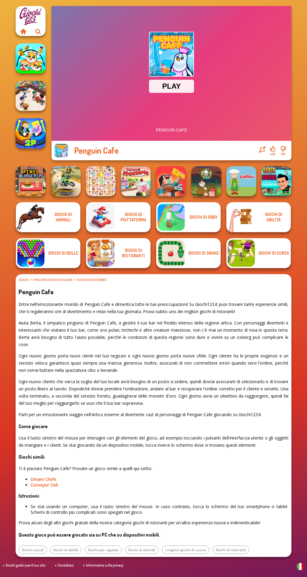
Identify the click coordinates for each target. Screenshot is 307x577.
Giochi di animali (141, 549)
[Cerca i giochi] (38, 31)
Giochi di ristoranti (92, 280)
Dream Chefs (43, 479)
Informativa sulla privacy (104, 565)
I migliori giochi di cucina (52, 280)
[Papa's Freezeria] (136, 181)
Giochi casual (32, 549)
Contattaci (66, 565)
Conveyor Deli (44, 485)
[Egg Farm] (206, 181)
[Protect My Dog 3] (31, 58)
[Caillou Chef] (241, 181)
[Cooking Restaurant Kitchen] (31, 96)
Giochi (23, 280)
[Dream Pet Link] (101, 181)
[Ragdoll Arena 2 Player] (31, 133)
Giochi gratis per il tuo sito (26, 565)
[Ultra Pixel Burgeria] (31, 181)
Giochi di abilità (65, 549)
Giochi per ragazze (103, 549)
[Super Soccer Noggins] (276, 181)
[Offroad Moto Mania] (66, 181)
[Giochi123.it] (23, 31)
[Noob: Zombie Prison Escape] (171, 181)
